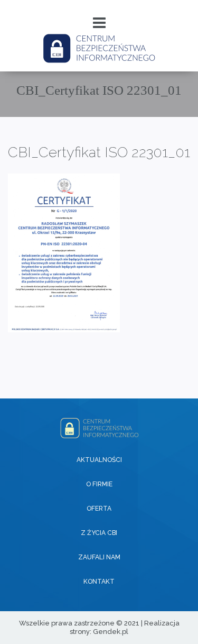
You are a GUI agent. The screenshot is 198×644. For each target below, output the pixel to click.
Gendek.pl (110, 632)
